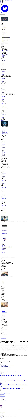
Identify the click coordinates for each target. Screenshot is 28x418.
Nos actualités (2, 399)
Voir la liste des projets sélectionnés (4, 365)
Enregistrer (1, 417)
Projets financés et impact (3, 338)
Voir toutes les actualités (2, 394)
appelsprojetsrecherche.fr (3, 400)
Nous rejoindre (1, 2)
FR (1, 407)
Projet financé (2, 339)
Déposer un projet (1, 1)
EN (1, 4)
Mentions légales (2, 397)
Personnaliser (1, 412)
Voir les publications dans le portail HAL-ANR (5, 366)
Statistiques (1, 415)
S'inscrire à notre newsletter (2, 396)
